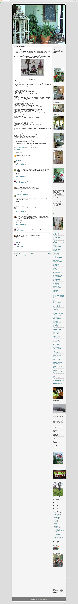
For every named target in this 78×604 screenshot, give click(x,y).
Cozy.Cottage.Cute (56, 258)
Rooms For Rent (56, 336)
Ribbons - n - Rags (56, 334)
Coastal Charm (56, 253)
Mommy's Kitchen (56, 310)
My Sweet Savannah (57, 315)
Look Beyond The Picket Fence (58, 301)
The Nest (55, 365)
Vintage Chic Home (57, 381)
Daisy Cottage (56, 260)
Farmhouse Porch (56, 273)
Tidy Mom (55, 379)
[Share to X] (34, 147)
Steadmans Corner (57, 347)
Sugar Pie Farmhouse (57, 348)
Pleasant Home (56, 325)
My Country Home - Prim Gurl (58, 314)
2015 (55, 503)
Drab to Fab (55, 265)
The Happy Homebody (57, 362)
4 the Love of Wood (57, 234)
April (56, 524)
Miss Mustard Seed (56, 309)
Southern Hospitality (57, 345)
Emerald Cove (56, 269)
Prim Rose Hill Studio (57, 329)
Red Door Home (56, 332)
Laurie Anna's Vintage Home (58, 295)
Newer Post (17, 253)
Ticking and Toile (56, 377)
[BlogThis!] (33, 147)
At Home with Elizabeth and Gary (58, 239)
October (57, 515)
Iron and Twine (56, 286)
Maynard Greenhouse (57, 306)
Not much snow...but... (59, 537)
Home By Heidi (56, 283)
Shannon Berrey (56, 339)
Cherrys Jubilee (56, 247)
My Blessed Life (56, 312)
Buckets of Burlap (56, 243)
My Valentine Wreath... (59, 533)
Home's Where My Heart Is (21, 214)
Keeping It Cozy (56, 291)
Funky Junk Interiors (57, 279)
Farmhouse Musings (57, 272)
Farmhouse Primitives (57, 275)
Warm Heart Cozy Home (58, 383)
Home (32, 253)
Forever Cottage (56, 278)
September (57, 517)
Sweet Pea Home (56, 352)
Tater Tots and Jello (57, 354)
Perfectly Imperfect (57, 324)
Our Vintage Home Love (58, 319)
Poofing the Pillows (57, 328)
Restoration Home (56, 333)
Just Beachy (55, 290)
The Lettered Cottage (57, 363)
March (56, 526)
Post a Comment (18, 248)
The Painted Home (57, 367)
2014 (55, 505)
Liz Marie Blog (56, 298)
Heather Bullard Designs (58, 282)
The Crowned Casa (57, 358)
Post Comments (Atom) (23, 255)
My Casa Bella (18, 206)
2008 (56, 542)
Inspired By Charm (57, 284)
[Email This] (31, 147)
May (56, 523)
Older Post (48, 253)
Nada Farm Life (56, 317)
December (57, 512)
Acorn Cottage (56, 236)
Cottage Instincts (56, 256)
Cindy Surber (18, 234)
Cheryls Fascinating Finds (58, 249)
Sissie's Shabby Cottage (57, 341)
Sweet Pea (55, 351)
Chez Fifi (55, 250)
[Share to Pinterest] (36, 147)
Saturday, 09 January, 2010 (21, 239)
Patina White (55, 321)
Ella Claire (55, 268)
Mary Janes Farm (56, 305)
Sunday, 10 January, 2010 (21, 246)
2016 (55, 502)
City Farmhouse (56, 252)
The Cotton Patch (56, 356)
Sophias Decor (56, 344)
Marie (17, 242)
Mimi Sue (18, 154)
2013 (55, 506)
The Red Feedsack (56, 369)
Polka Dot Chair (56, 326)
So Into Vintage (56, 343)
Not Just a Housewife (57, 318)
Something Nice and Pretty (21, 194)
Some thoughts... (58, 539)
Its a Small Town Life (57, 287)
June (56, 521)
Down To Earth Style (57, 264)
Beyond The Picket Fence (58, 241)
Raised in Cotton (56, 330)
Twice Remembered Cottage (58, 380)
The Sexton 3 (55, 370)
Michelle (18, 160)
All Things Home (56, 237)
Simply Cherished (56, 340)
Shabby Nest (55, 337)
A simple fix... (57, 534)
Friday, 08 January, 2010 (20, 230)
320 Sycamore (56, 233)
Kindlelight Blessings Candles (57, 293)
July (56, 520)
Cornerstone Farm (56, 254)
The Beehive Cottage (57, 355)
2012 (55, 508)
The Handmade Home (57, 360)
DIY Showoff (55, 263)
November (57, 514)
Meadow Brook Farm (57, 308)
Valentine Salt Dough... (59, 536)
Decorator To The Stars (57, 261)
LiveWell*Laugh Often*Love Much (58, 297)
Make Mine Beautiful (57, 302)
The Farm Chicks (56, 359)
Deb (17, 179)
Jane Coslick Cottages (57, 288)
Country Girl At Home (57, 257)
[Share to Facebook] (35, 147)
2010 (55, 511)
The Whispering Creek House (57, 372)
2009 (56, 541)
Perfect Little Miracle (57, 322)
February (57, 527)
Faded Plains (55, 271)
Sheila (17, 186)
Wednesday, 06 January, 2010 (21, 157)
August (56, 518)
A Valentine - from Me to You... (59, 531)
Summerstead (56, 350)
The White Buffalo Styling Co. (58, 375)
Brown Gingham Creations (58, 242)
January (57, 529)
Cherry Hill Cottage (57, 246)
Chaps (54, 245)
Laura (17, 227)
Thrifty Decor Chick (57, 376)
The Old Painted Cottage (58, 366)
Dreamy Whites (56, 267)
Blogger (45, 599)
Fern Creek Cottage (57, 276)
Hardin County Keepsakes (58, 280)
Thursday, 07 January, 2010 (21, 164)
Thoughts (18, 149)
